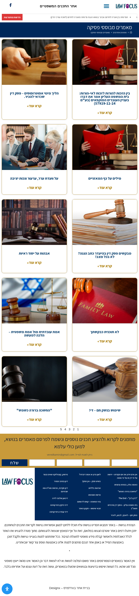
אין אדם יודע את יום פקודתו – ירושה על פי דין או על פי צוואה (122, 476)
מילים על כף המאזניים (104, 178)
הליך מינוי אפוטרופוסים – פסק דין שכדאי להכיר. (34, 95)
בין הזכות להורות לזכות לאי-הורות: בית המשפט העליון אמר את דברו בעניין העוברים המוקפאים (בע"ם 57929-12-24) (104, 98)
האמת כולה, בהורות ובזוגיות (125, 484)
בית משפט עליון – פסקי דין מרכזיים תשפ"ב (122, 507)
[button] (106, 6)
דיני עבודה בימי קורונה (58, 511)
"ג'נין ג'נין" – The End (127, 498)
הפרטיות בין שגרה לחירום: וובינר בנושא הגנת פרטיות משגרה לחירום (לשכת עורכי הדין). (75, 17)
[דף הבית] (131, 32)
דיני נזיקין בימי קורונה (59, 505)
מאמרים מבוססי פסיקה (100, 32)
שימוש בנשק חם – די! (105, 410)
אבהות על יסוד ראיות (34, 253)
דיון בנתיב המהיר (61, 481)
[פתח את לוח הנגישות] (7, 588)
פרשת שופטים (94, 494)
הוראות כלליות (94, 488)
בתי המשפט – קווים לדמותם (89, 501)
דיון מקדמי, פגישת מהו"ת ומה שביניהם (55, 490)
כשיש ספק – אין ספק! (91, 481)
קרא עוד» (104, 112)
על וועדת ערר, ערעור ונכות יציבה (34, 178)
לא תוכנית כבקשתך (104, 332)
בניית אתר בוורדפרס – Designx (69, 588)
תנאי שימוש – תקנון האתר (90, 508)
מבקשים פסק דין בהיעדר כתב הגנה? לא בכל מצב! (104, 255)
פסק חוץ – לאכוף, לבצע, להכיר (124, 515)
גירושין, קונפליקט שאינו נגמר (55, 474)
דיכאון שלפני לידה (60, 498)
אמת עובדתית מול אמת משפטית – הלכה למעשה (34, 334)
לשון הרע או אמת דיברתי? (90, 474)
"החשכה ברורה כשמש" (34, 410)
